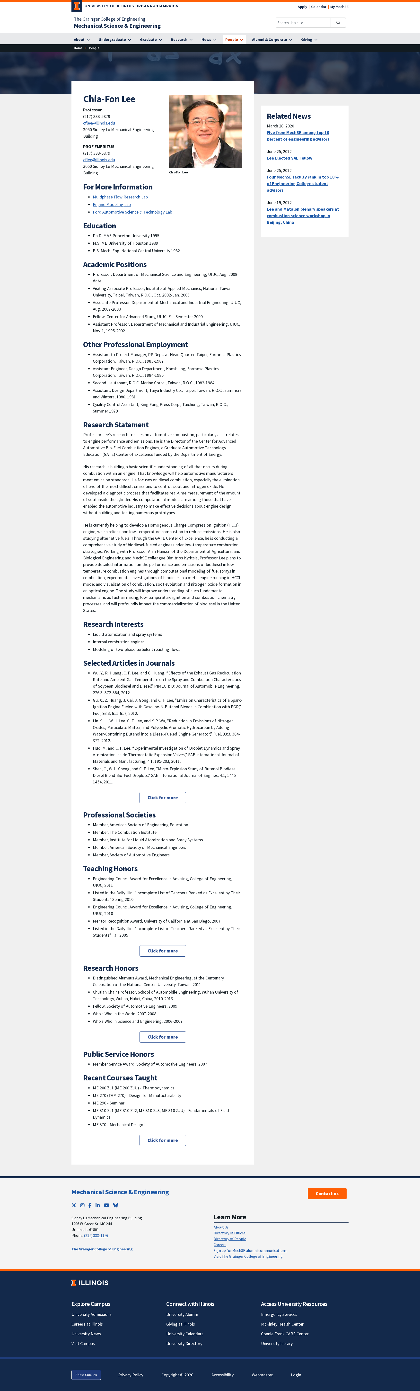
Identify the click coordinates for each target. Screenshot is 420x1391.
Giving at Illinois (180, 1324)
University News (86, 1334)
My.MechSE (339, 6)
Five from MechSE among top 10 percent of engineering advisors (298, 136)
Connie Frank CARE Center (285, 1334)
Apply (302, 6)
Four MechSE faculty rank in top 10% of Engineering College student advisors (303, 183)
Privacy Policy (130, 1375)
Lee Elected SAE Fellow (289, 158)
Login (296, 1375)
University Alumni (182, 1314)
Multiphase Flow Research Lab (120, 197)
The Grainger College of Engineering (109, 19)
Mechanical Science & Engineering (120, 1191)
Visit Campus (83, 1343)
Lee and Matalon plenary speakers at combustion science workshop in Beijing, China (303, 215)
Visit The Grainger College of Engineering (248, 1256)
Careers (220, 1244)
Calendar (318, 6)
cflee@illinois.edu (99, 123)
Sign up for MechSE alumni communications (250, 1250)
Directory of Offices (229, 1232)
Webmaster (262, 1375)
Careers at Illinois (87, 1324)
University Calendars (184, 1334)
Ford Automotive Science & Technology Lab (132, 212)
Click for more (163, 797)
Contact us (327, 1193)
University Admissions (91, 1314)
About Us (221, 1227)
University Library (277, 1343)
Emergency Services (279, 1314)
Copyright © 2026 (177, 1375)
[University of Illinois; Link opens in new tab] (89, 1282)
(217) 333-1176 (96, 1235)
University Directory (184, 1343)
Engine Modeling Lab (112, 204)
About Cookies (86, 1375)
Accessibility (222, 1375)
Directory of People (230, 1238)
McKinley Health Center (282, 1324)
